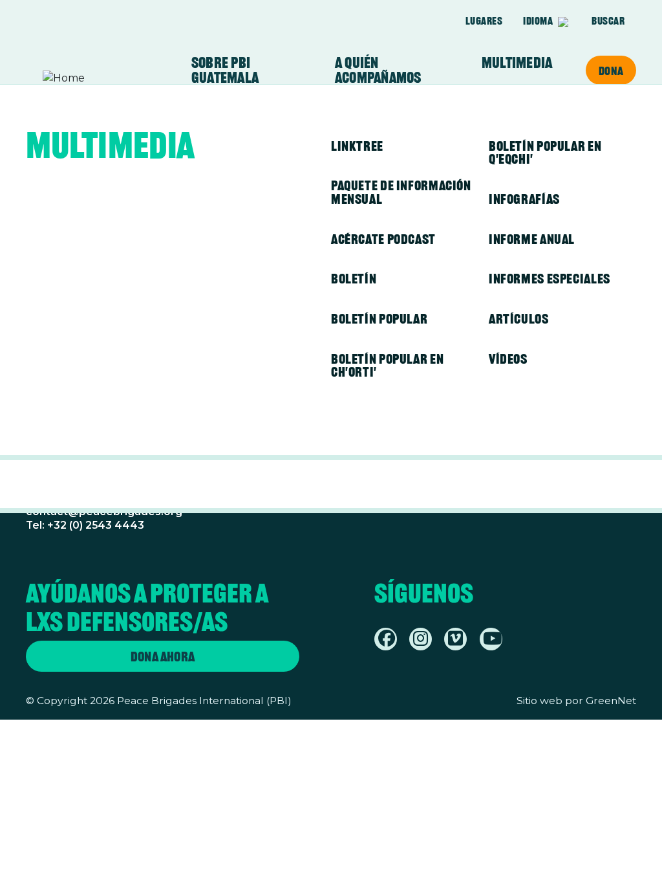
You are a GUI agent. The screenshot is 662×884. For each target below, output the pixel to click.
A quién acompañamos (378, 70)
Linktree (357, 146)
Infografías (524, 199)
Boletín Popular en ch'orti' (387, 365)
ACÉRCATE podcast (383, 239)
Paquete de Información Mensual (401, 192)
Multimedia (517, 63)
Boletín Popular (379, 318)
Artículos (519, 318)
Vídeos (508, 359)
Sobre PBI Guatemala (225, 70)
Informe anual (532, 239)
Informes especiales (549, 278)
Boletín (353, 278)
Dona (611, 70)
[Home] (93, 78)
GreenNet (611, 700)
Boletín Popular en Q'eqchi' (545, 152)
